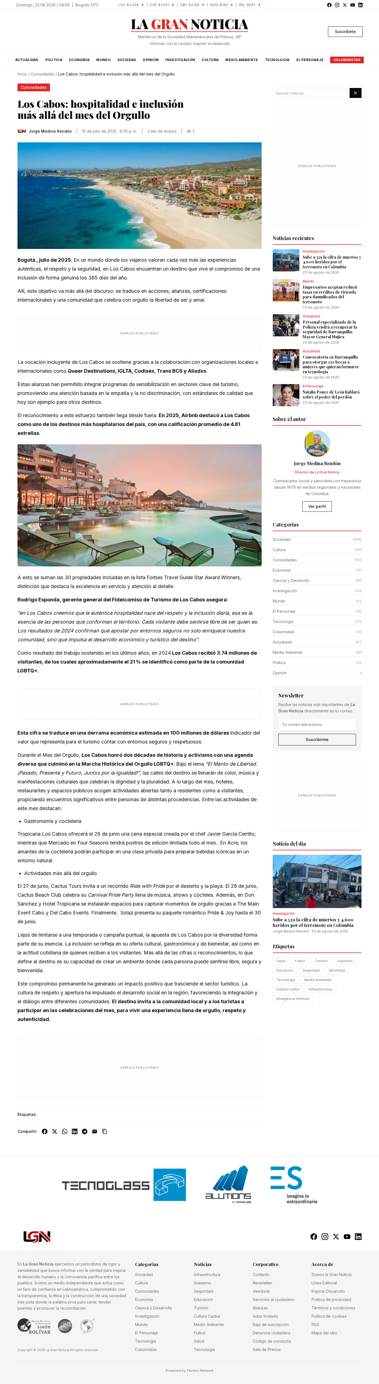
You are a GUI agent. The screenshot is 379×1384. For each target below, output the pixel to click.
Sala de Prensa (267, 1349)
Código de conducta (272, 1341)
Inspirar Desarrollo (328, 1291)
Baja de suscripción (271, 1324)
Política (53, 60)
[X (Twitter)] (54, 1131)
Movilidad (337, 970)
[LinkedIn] (74, 1131)
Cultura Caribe (287, 989)
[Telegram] (84, 1131)
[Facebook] (44, 1131)
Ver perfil (317, 506)
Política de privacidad (331, 1299)
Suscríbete (345, 31)
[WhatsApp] (64, 1131)
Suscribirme (317, 739)
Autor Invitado (265, 1316)
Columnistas (346, 60)
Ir (355, 92)
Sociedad (126, 60)
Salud (280, 961)
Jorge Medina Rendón (291, 931)
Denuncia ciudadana (271, 1332)
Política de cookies (329, 1316)
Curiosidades (43, 74)
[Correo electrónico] (94, 1131)
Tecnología (277, 60)
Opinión (151, 60)
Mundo (103, 60)
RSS (315, 1324)
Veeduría (261, 1291)
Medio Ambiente (241, 60)
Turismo (321, 961)
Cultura (210, 60)
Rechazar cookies (314, 1373)
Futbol (300, 961)
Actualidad (27, 60)
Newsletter (262, 1282)
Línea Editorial (324, 1282)
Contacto (261, 1274)
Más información (214, 1376)
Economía (79, 60)
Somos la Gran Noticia (332, 1274)
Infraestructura (320, 989)
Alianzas (260, 1307)
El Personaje (310, 60)
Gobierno (345, 961)
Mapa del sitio (324, 1332)
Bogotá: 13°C (87, 4)
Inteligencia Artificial (292, 999)
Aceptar (349, 1373)
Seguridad (311, 970)
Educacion (284, 970)
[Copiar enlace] (104, 1131)
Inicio (22, 74)
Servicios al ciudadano (273, 1299)
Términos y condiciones (333, 1307)
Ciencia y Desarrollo (153, 1307)
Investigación (180, 60)
